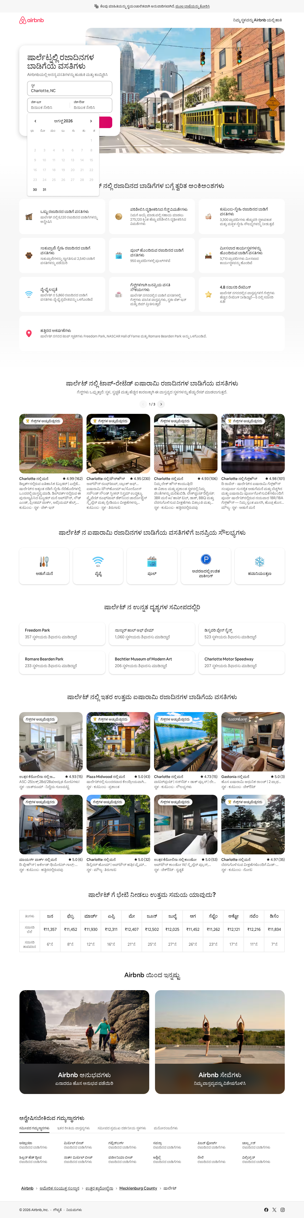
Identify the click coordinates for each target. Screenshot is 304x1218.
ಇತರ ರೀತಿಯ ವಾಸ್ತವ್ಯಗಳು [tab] (73, 1128)
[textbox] (48, 107)
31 (44, 189)
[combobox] (69, 90)
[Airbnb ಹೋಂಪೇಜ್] (31, 20)
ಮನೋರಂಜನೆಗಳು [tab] (166, 1128)
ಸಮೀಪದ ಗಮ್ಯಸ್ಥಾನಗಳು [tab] (34, 1128)
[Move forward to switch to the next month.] (90, 121)
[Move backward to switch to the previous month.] (35, 121)
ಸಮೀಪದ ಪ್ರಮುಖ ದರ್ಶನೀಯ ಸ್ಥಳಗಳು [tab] (122, 1128)
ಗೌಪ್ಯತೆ (57, 1210)
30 (35, 189)
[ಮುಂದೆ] (161, 404)
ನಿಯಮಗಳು (74, 1210)
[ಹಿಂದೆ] (143, 404)
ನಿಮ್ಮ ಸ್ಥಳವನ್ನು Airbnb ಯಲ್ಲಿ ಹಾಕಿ (257, 20)
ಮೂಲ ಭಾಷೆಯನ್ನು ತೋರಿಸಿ (192, 6)
